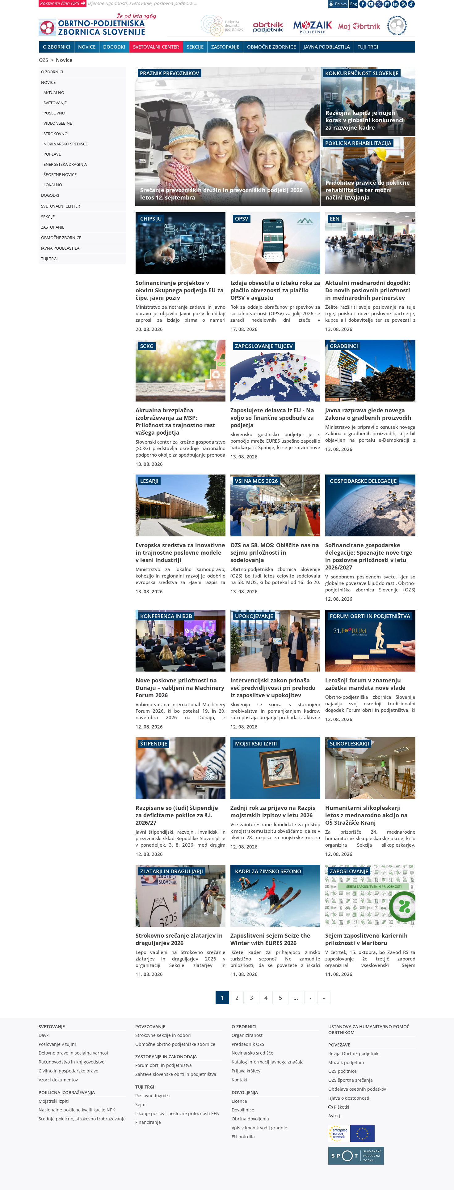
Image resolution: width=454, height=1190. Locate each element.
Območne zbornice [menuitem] (271, 47)
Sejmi (141, 1104)
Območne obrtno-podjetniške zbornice (175, 1044)
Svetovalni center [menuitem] (156, 47)
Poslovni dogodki (152, 1095)
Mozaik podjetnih (346, 1062)
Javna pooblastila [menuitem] (327, 47)
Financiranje (148, 1122)
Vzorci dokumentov (58, 1080)
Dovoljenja (245, 1092)
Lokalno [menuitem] (53, 184)
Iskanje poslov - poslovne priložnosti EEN (177, 1113)
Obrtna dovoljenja (250, 1119)
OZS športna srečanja (350, 1080)
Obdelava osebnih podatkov (357, 1089)
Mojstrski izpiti (54, 1101)
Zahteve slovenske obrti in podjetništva (175, 1074)
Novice (64, 60)
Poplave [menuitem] (52, 154)
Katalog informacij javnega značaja (268, 1062)
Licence (239, 1101)
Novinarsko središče (252, 1053)
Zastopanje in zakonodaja (166, 1056)
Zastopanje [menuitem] (225, 47)
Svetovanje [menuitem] (55, 102)
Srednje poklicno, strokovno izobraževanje (82, 1119)
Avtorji (335, 1116)
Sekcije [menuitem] (195, 47)
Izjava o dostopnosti (348, 1098)
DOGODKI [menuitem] (114, 47)
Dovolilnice (243, 1110)
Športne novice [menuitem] (60, 174)
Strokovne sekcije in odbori (163, 1035)
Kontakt (239, 1080)
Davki (44, 1035)
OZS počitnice (342, 1071)
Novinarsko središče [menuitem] (66, 144)
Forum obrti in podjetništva (163, 1065)
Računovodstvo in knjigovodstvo (71, 1062)
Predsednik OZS (248, 1044)
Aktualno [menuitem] (54, 92)
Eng (353, 3)
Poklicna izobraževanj (65, 1092)
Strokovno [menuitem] (56, 133)
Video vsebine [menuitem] (58, 123)
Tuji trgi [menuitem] (368, 47)
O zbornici (244, 1026)
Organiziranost (247, 1035)
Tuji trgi (144, 1087)
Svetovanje (52, 1026)
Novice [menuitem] (86, 47)
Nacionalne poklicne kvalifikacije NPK (77, 1110)
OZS (43, 60)
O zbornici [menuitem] (56, 47)
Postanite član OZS (59, 3)
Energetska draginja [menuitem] (65, 164)
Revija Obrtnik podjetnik (353, 1053)
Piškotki (341, 1107)
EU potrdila (243, 1137)
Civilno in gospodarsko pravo (68, 1071)
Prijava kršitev (246, 1071)
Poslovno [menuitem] (54, 113)
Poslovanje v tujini (57, 1044)
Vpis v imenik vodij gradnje (259, 1128)
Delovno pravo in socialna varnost (73, 1053)
